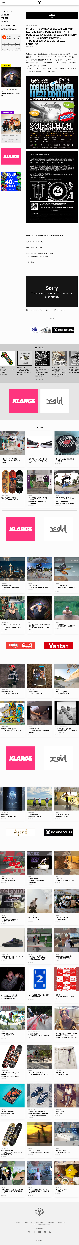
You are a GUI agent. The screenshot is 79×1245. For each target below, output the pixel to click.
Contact (17, 1222)
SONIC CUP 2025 (8, 29)
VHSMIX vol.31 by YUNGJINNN (14, 50)
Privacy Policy (28, 1222)
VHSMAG (3, 50)
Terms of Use (39, 1222)
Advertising (62, 1222)
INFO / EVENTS (31, 26)
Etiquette (51, 1222)
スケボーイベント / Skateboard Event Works (40, 1224)
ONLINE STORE (8, 26)
